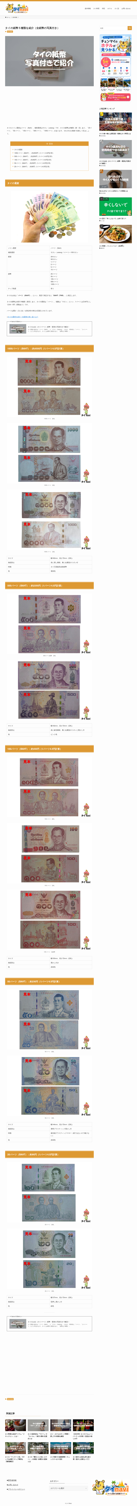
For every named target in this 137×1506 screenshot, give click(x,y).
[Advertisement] (49, 105)
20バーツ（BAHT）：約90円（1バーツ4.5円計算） (32, 166)
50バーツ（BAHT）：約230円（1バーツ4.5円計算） (33, 163)
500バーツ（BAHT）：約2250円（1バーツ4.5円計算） (33, 156)
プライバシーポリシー (16, 1489)
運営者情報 (12, 1480)
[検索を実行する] (130, 28)
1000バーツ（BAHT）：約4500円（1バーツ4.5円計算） (34, 153)
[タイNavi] (17, 8)
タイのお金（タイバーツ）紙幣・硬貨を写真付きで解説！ (49, 327)
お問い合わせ (13, 1485)
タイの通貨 (18, 149)
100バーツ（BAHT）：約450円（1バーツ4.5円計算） (33, 160)
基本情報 (10, 31)
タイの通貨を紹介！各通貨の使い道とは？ (23, 317)
